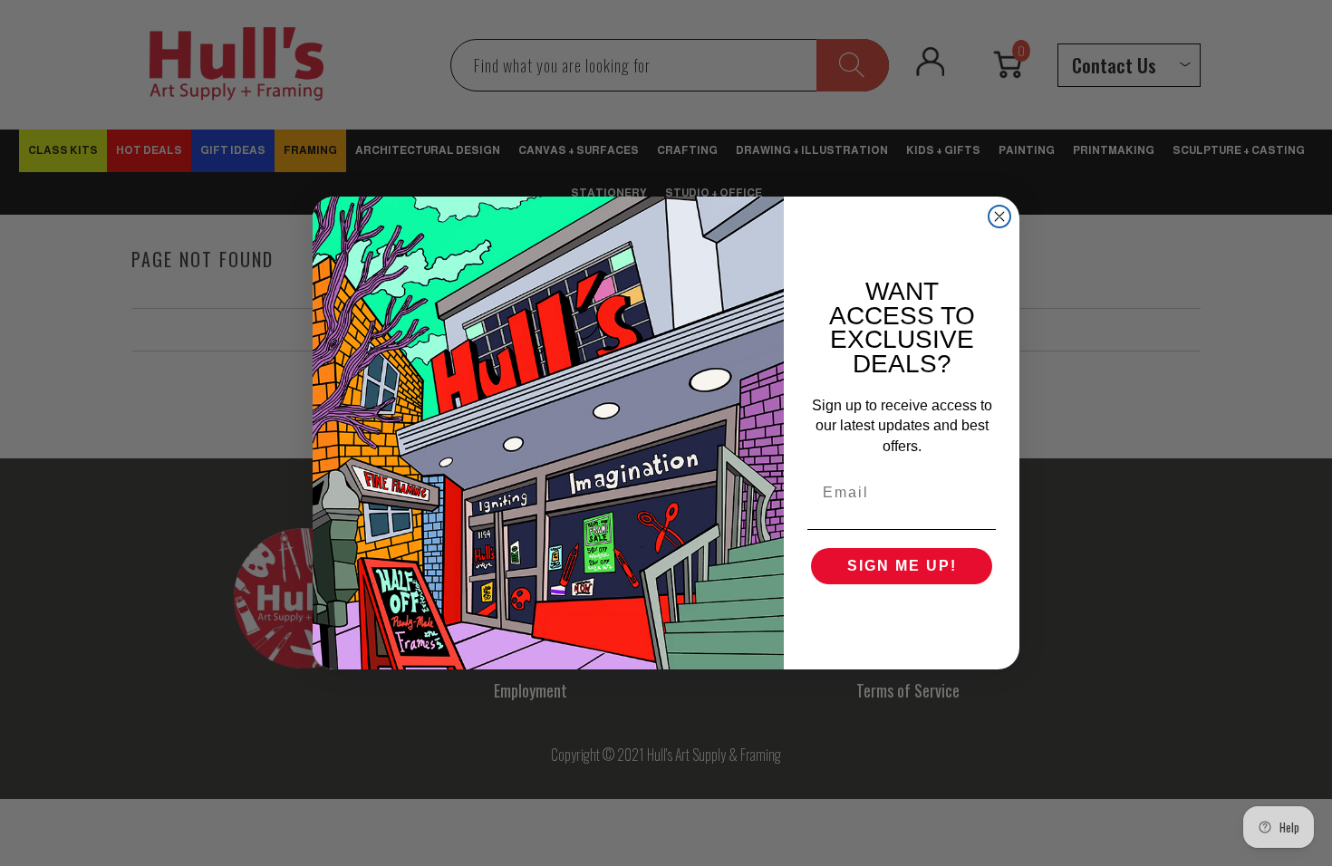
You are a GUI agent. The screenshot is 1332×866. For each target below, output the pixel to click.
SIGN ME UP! (902, 565)
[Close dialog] (999, 216)
